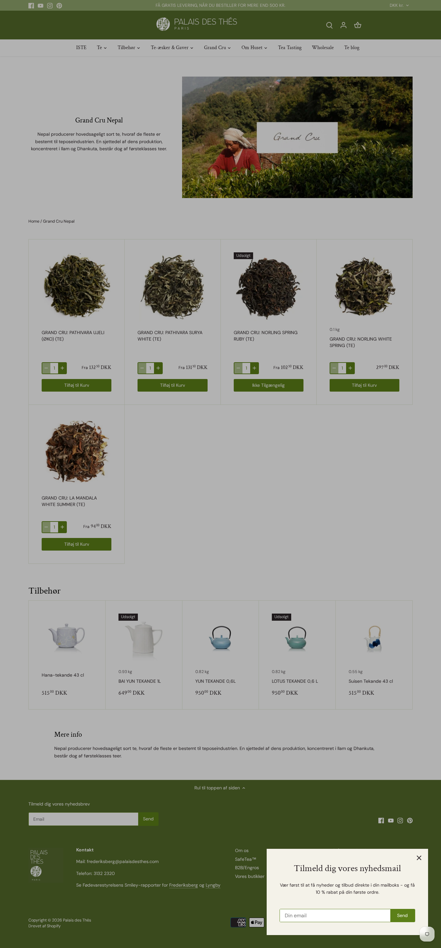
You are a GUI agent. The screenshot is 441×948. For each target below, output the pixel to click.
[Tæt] (419, 858)
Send (402, 915)
